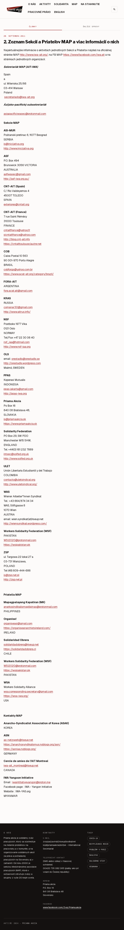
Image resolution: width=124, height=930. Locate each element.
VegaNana (93, 866)
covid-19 (93, 838)
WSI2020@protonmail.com (20, 540)
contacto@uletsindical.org (19, 479)
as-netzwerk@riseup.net (18, 740)
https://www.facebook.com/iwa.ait (84, 54)
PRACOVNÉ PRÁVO (39, 12)
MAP (74, 4)
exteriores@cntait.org (16, 204)
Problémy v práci (97, 849)
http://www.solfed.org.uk (18, 458)
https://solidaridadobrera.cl (20, 649)
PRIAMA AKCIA (29, 923)
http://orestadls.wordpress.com (22, 363)
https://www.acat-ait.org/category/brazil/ (29, 274)
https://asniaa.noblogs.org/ (20, 749)
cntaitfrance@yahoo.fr (17, 230)
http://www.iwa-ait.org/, (34, 54)
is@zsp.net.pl (11, 575)
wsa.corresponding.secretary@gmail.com (28, 691)
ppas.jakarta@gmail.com (18, 389)
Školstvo (93, 855)
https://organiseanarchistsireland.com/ (27, 628)
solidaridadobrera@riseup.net (21, 644)
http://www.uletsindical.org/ (20, 484)
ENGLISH (59, 12)
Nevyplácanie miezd (98, 844)
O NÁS (32, 4)
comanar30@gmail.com (18, 307)
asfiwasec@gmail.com (17, 174)
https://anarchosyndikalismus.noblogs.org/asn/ (32, 744)
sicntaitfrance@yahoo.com (20, 234)
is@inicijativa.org (14, 144)
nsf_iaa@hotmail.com (17, 342)
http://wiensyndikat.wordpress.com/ (25, 523)
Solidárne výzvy (97, 861)
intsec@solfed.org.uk (16, 454)
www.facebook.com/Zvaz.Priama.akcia (62, 907)
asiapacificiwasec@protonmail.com (25, 113)
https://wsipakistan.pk (17, 544)
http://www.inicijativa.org (19, 148)
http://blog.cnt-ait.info (17, 239)
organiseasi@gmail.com (18, 623)
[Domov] (15, 9)
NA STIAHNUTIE (90, 4)
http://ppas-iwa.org (15, 393)
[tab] (33, 26)
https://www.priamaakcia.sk (20, 423)
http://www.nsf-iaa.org (17, 346)
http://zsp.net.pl (13, 579)
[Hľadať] (114, 9)
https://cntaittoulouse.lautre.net (22, 244)
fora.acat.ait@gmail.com (18, 290)
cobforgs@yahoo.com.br (18, 269)
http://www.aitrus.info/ (17, 311)
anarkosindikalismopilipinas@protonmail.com (30, 606)
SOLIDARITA (61, 4)
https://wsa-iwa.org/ (16, 696)
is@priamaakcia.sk (15, 419)
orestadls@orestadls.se (25, 359)
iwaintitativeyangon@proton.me (31, 782)
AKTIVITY (45, 4)
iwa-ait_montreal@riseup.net (21, 765)
